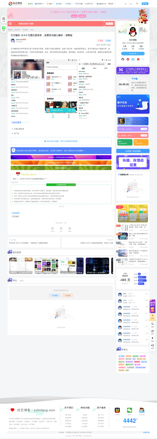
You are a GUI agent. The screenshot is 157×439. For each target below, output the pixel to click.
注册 (68, 295)
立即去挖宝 (109, 24)
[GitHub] (123, 59)
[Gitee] (128, 59)
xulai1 (125, 300)
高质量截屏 (130, 367)
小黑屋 (84, 435)
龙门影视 (121, 356)
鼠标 (134, 359)
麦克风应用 (129, 362)
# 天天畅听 (15, 216)
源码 (50, 3)
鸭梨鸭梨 (137, 362)
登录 (55, 295)
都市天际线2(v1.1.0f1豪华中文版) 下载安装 (138, 252)
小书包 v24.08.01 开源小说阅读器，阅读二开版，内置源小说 (138, 227)
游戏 (59, 3)
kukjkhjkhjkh (126, 307)
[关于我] (143, 59)
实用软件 (40, 3)
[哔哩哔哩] (133, 59)
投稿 (146, 3)
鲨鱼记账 (144, 362)
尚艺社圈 (79, 3)
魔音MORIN (129, 364)
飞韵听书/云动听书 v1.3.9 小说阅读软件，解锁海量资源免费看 (138, 261)
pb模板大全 (102, 3)
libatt (124, 294)
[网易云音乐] (138, 59)
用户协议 (68, 435)
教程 (69, 3)
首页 (31, 3)
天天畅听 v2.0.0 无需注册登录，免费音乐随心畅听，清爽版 (41, 35)
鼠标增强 (128, 359)
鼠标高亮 (128, 356)
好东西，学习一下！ (129, 296)
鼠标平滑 (121, 359)
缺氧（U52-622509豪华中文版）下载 (138, 234)
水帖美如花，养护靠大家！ (131, 309)
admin (74, 16)
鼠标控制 (142, 356)
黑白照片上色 (141, 359)
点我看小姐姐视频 (133, 150)
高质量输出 (122, 367)
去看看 (145, 129)
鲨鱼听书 (121, 364)
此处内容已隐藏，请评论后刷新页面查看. (62, 141)
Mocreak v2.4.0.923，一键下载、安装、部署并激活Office (138, 244)
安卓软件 (18, 29)
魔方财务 (137, 364)
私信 (109, 40)
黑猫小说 (121, 362)
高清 (127, 370)
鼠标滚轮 (135, 356)
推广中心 (101, 435)
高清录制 (121, 370)
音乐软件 (82, 16)
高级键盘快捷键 (140, 367)
